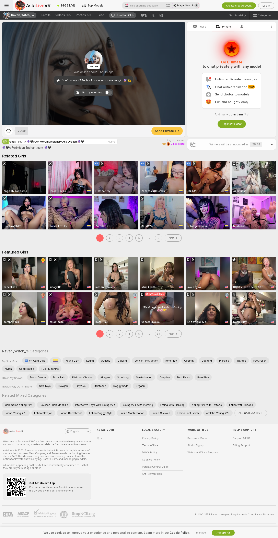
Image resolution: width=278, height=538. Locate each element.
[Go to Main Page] (33, 5)
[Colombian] (55, 360)
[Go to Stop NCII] (84, 514)
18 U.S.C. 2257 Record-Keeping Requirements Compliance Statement (234, 514)
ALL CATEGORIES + (251, 412)
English (74, 431)
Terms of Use (150, 445)
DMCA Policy (150, 452)
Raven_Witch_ (14, 351)
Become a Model (197, 438)
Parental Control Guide (155, 466)
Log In (266, 5)
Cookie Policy (179, 532)
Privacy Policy (150, 438)
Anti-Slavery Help (152, 474)
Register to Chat (232, 123)
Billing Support (241, 445)
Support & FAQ (241, 438)
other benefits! (238, 114)
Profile (45, 15)
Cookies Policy (151, 459)
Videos (63, 15)
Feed (100, 15)
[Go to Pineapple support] (64, 514)
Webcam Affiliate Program (202, 452)
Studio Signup (195, 445)
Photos (84, 15)
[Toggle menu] (6, 5)
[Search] (168, 5)
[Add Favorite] (8, 131)
